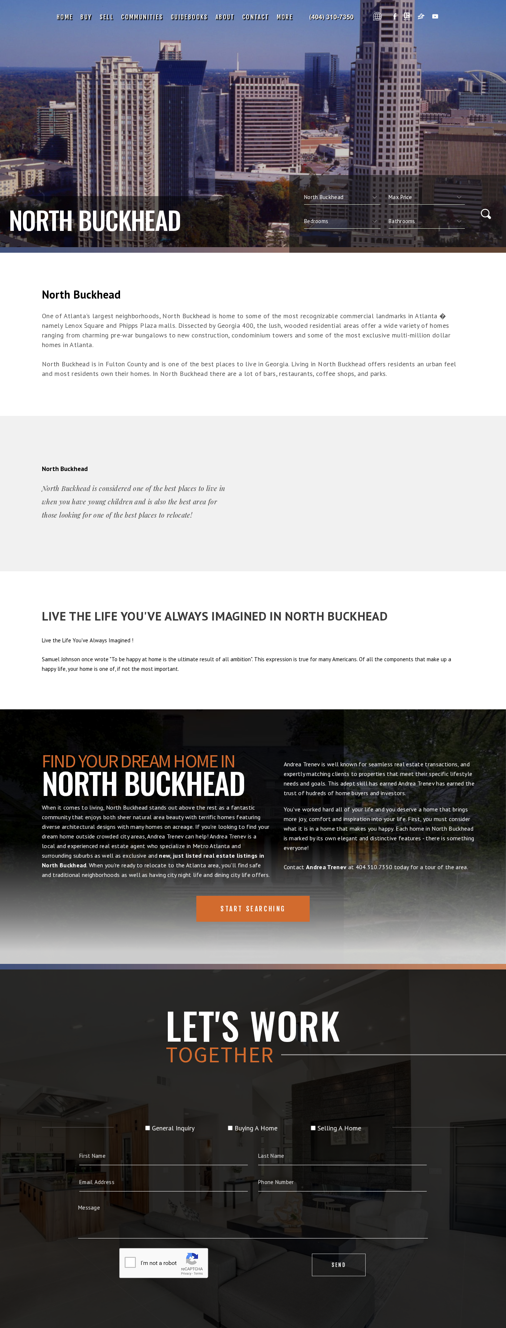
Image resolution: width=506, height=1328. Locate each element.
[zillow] (421, 17)
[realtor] (407, 17)
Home (65, 17)
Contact (255, 17)
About (225, 17)
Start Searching (253, 909)
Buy (86, 17)
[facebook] (394, 17)
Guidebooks (189, 17)
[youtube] (435, 17)
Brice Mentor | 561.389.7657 (333, 17)
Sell (107, 17)
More (285, 17)
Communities (142, 17)
